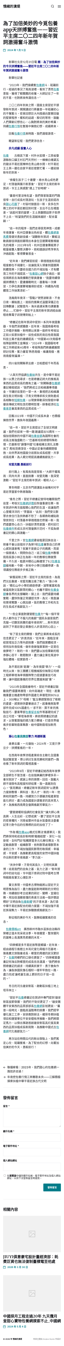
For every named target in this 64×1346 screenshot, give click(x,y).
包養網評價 (27, 503)
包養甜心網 (36, 273)
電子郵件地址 (11, 1146)
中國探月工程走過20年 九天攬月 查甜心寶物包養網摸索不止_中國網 (32, 1318)
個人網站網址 (10, 1160)
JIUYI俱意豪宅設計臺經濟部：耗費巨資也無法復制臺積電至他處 (30, 1259)
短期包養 (19, 400)
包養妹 (31, 374)
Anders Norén (49, 1339)
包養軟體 (26, 901)
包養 (56, 89)
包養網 (40, 85)
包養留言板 (32, 712)
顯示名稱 (8, 1131)
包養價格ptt (13, 929)
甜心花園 (11, 204)
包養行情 (14, 126)
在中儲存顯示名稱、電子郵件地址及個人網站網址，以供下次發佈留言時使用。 (34, 1177)
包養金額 (36, 436)
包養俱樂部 (21, 736)
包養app (24, 832)
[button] (52, 6)
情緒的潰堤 (11, 6)
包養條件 (8, 528)
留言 (6, 1106)
